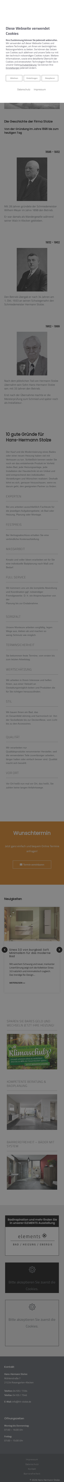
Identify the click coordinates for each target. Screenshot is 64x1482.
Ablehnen (14, 78)
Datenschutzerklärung (25, 65)
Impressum (40, 89)
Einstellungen (32, 78)
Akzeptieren (50, 78)
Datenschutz (23, 89)
